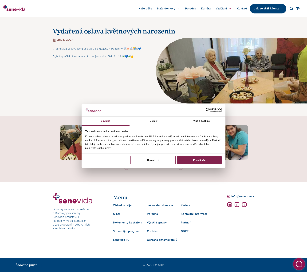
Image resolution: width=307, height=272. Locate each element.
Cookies (152, 231)
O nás (116, 214)
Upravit (151, 160)
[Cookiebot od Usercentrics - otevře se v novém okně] (208, 110)
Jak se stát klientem (268, 8)
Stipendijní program (126, 231)
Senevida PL (121, 240)
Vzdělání (221, 8)
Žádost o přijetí (123, 205)
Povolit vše (199, 160)
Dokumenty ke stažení (127, 222)
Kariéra (206, 8)
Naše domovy (166, 8)
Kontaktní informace (194, 214)
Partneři (186, 222)
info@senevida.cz (242, 196)
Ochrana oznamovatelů (162, 240)
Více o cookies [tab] (201, 120)
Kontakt (242, 8)
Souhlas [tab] (105, 120)
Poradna (190, 8)
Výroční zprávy (157, 222)
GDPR (185, 231)
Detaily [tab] (153, 120)
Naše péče (145, 8)
